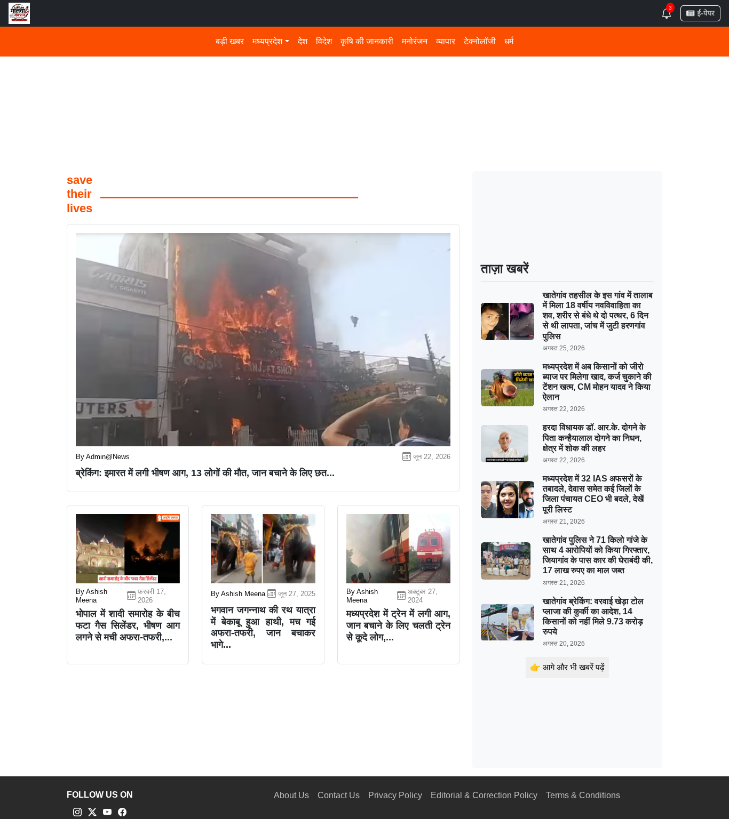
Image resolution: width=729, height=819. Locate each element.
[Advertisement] (364, 78)
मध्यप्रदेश (267, 41)
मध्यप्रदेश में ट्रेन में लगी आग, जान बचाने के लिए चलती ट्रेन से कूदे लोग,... (398, 625)
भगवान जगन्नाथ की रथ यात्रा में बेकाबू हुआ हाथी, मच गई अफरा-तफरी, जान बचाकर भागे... (263, 627)
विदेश (324, 41)
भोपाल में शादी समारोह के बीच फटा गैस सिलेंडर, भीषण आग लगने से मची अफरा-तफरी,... (128, 625)
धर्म (508, 41)
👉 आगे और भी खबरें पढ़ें (567, 667)
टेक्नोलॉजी (480, 41)
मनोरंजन (414, 41)
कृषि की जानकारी (366, 41)
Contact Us (339, 795)
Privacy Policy (395, 795)
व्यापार (445, 41)
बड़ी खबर (230, 41)
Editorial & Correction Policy (484, 795)
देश (302, 41)
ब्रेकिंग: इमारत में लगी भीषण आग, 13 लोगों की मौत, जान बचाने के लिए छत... (205, 473)
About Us (291, 795)
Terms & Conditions (583, 795)
